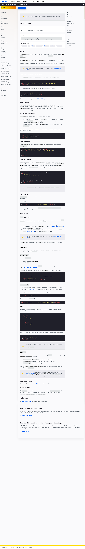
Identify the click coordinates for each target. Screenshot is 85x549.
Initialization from (56, 226)
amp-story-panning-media (6, 79)
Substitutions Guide (57, 197)
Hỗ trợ (43, 1)
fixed (33, 45)
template (69, 32)
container (24, 45)
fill (29, 45)
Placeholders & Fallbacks (33, 129)
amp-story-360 (4, 62)
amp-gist (3, 37)
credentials (69, 34)
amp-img (3, 43)
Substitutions (69, 25)
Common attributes (71, 43)
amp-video (3, 95)
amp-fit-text (3, 27)
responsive (59, 45)
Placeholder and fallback (71, 19)
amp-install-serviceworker (6, 45)
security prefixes (34, 289)
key (68, 39)
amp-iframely (4, 41)
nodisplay (53, 45)
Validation (69, 48)
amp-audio (3, 13)
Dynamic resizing (70, 23)
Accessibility (69, 45)
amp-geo (3, 35)
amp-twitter (3, 90)
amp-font (3, 29)
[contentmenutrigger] (75, 13)
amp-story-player (4, 81)
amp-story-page (4, 78)
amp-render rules (26, 401)
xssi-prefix (69, 36)
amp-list (3, 51)
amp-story (3, 86)
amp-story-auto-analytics (6, 68)
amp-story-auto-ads (5, 66)
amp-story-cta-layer (5, 71)
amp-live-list (3, 52)
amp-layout (3, 49)
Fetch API (45, 258)
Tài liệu (18, 1)
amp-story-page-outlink (6, 76)
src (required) (69, 30)
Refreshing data (70, 21)
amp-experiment (4, 23)
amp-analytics (4, 12)
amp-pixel (3, 57)
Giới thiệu (12, 1)
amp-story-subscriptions (6, 84)
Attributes (69, 28)
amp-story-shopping (5, 82)
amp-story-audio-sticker (6, 65)
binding (68, 41)
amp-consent (4, 18)
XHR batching (69, 16)
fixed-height (39, 45)
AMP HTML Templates (42, 99)
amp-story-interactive (5, 74)
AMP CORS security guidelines (29, 267)
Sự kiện (32, 1)
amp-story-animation (5, 63)
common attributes (35, 383)
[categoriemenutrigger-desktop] (22, 8)
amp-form (3, 31)
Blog (38, 1)
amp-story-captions (5, 70)
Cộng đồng (25, 1)
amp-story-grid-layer (5, 73)
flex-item (46, 45)
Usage (68, 14)
